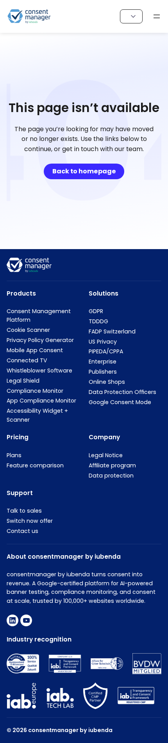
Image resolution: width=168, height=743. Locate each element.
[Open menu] (156, 16)
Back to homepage (84, 171)
